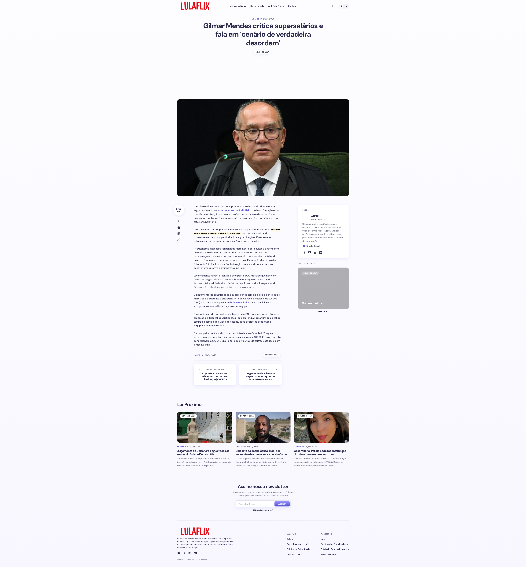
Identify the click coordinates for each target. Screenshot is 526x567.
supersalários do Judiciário (234, 210)
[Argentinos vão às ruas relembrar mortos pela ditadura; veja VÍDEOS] (215, 374)
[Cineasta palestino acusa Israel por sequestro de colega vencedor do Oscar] (263, 427)
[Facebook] (179, 553)
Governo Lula (262, 52)
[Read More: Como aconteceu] (323, 288)
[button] (333, 6)
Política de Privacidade (298, 549)
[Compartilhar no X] (179, 222)
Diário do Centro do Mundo (335, 549)
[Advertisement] (263, 78)
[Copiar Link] (179, 240)
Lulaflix (314, 215)
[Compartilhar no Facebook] (179, 228)
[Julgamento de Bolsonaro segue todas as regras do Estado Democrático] (260, 374)
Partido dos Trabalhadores (334, 544)
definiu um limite (239, 302)
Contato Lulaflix (295, 554)
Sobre (290, 539)
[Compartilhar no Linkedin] (179, 234)
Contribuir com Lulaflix (298, 544)
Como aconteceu (313, 303)
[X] (184, 553)
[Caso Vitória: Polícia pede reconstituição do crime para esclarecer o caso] (321, 427)
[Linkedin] (195, 553)
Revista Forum (328, 554)
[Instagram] (190, 553)
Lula (323, 539)
